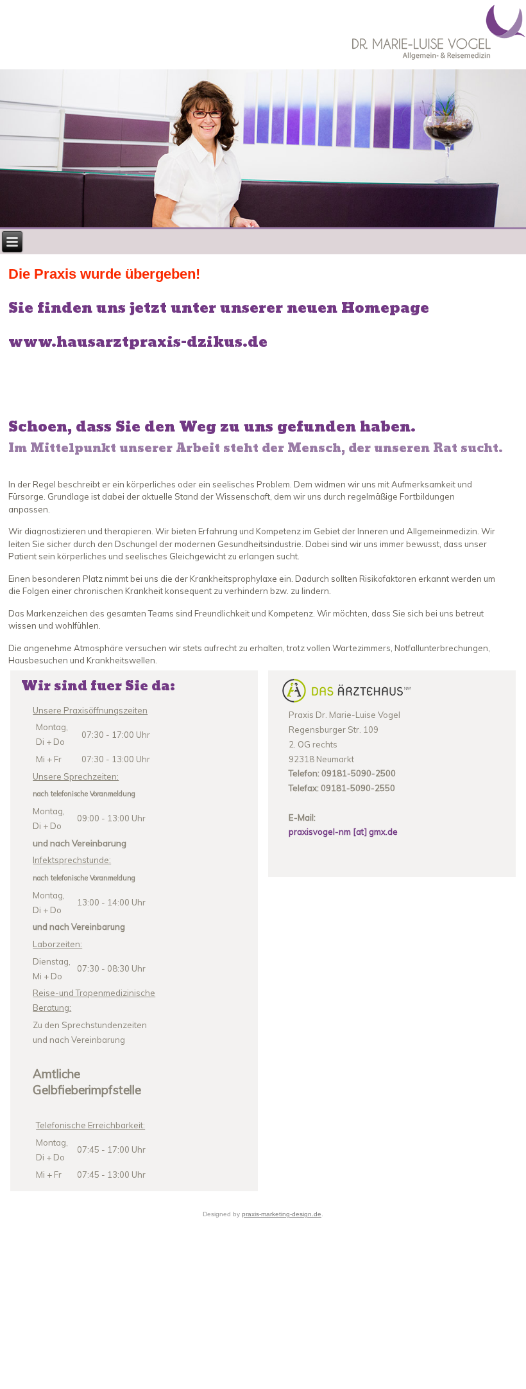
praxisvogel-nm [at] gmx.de (343, 831)
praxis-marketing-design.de (281, 1214)
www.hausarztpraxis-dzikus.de (137, 342)
